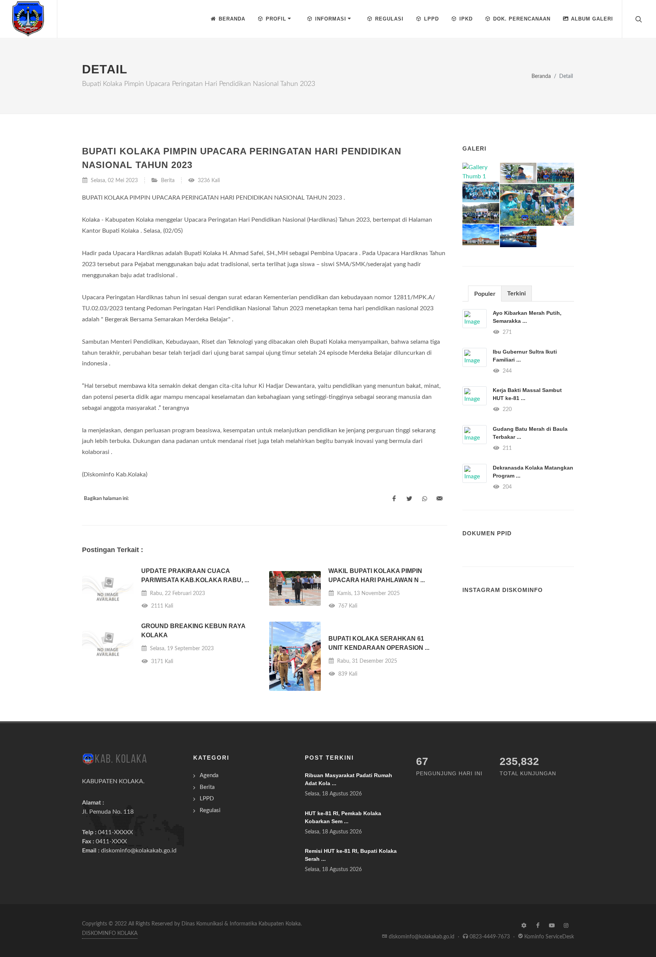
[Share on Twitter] (409, 498)
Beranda (541, 76)
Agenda (209, 775)
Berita (168, 180)
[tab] (484, 293)
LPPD (207, 798)
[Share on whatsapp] (424, 498)
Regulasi (210, 810)
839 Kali (347, 674)
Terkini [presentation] (516, 293)
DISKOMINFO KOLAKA (109, 933)
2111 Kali (161, 606)
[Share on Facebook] (394, 498)
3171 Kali (161, 661)
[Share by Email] (439, 498)
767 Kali (347, 606)
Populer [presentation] (484, 294)
